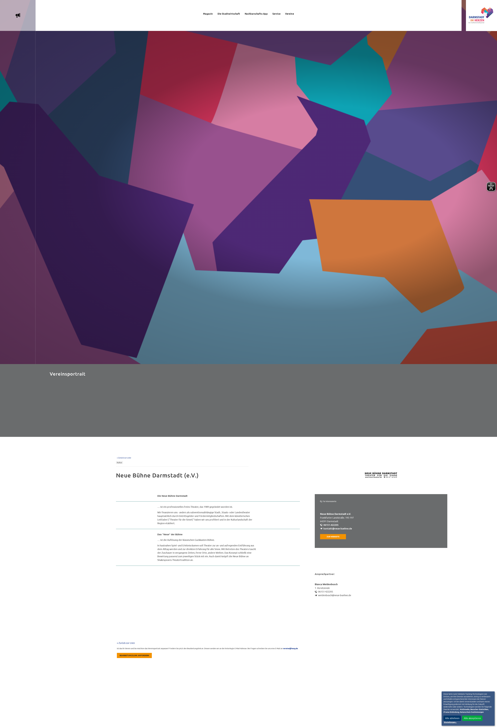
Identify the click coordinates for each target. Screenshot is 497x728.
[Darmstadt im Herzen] (481, 15)
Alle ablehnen (452, 718)
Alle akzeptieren (472, 718)
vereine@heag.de (290, 648)
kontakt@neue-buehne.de (337, 528)
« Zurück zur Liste (124, 458)
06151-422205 (330, 524)
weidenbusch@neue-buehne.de (334, 595)
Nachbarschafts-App (256, 13)
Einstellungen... (450, 722)
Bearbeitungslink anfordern (134, 655)
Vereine (289, 13)
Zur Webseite (333, 536)
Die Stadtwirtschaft (229, 13)
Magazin (208, 13)
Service (276, 13)
